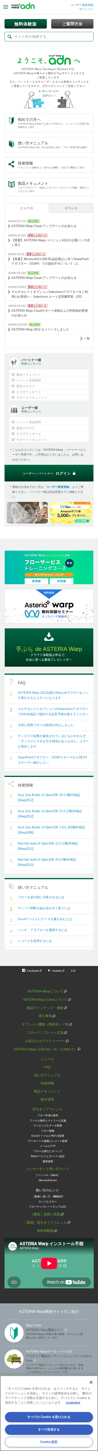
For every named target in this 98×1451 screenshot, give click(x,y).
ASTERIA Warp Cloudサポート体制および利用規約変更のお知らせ (49, 313)
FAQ (47, 1067)
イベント (71, 208)
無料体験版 (45, 1231)
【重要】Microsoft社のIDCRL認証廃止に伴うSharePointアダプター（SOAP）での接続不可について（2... (50, 261)
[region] (49, 1413)
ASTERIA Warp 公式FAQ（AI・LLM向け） (45, 1049)
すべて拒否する (49, 1429)
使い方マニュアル (47, 1075)
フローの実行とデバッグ (47, 1151)
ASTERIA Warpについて (45, 991)
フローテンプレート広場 (45, 1032)
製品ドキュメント (47, 1091)
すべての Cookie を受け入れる (48, 1417)
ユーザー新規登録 (82, 5)
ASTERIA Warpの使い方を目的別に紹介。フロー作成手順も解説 (52, 145)
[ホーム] (23, 7)
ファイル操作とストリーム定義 (47, 1120)
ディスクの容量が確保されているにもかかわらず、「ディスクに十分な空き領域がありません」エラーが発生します (53, 741)
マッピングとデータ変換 (47, 1125)
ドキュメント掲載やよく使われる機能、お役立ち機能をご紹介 (51, 165)
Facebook (33, 970)
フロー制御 (47, 1130)
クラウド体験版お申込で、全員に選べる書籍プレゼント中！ (49, 653)
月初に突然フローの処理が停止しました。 (47, 725)
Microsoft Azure (48, 1180)
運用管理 (48, 1161)
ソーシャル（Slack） (47, 1175)
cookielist (73, 1402)
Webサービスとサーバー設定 (48, 1156)
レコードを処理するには (35, 941)
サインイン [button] (86, 9)
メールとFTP (47, 1146)
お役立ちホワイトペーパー (45, 1041)
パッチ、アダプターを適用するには (42, 930)
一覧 (87, 338)
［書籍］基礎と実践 (45, 1214)
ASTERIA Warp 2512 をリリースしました (40, 329)
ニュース (26, 208)
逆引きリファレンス (47, 1109)
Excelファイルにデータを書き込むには (45, 919)
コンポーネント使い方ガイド (47, 1169)
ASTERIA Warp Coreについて (45, 999)
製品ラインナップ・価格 (45, 1008)
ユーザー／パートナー (46, 473)
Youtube (56, 970)
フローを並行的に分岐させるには (41, 897)
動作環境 (47, 1099)
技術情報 (47, 1083)
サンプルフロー (48, 1201)
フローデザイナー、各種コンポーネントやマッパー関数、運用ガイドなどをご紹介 (53, 186)
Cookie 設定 (49, 1442)
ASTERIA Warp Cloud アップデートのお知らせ (44, 226)
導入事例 (45, 1016)
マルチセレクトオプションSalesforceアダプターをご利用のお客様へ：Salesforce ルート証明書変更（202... (49, 294)
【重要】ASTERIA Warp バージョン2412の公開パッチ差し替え (50, 242)
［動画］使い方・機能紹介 (48, 1196)
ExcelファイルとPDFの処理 (47, 1135)
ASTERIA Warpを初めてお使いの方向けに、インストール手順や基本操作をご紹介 (53, 122)
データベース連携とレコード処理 (47, 1141)
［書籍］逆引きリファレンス (45, 1222)
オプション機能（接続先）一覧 (45, 1024)
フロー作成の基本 (47, 1115)
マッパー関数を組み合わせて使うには (44, 908)
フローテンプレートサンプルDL (47, 1206)
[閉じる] (91, 1382)
